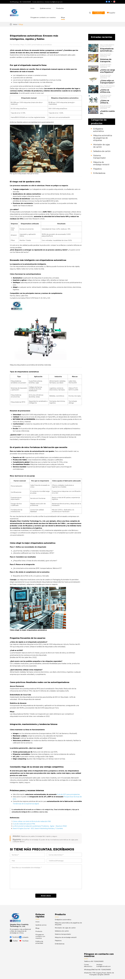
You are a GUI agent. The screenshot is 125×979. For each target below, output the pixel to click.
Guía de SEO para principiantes (68, 794)
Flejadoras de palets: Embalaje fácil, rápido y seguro (35, 836)
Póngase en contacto (98, 12)
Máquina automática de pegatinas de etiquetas (102, 137)
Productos (60, 8)
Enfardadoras (99, 173)
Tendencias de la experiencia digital (26, 804)
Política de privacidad (39, 942)
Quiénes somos (45, 8)
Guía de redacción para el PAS (24, 824)
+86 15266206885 (25, 2)
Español (112, 13)
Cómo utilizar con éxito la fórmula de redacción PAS (32, 821)
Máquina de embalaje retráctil (101, 163)
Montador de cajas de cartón (101, 145)
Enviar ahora (46, 896)
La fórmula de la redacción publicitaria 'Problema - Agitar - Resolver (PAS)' (40, 826)
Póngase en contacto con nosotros (43, 17)
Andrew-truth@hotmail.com (53, 2)
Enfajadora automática (98, 130)
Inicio (32, 8)
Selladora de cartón (102, 151)
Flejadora (97, 169)
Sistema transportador (99, 156)
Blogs (63, 17)
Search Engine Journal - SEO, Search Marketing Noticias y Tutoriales (38, 828)
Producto (39, 931)
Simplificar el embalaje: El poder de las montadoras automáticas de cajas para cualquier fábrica (45, 840)
